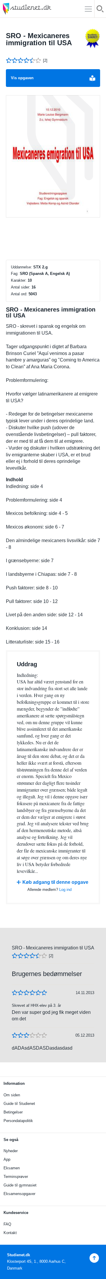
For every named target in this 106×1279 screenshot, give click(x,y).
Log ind (65, 889)
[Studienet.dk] (41, 8)
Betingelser (13, 1112)
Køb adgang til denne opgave (55, 882)
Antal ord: (19, 294)
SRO (24, 273)
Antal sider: (20, 287)
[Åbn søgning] (100, 9)
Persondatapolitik (18, 1120)
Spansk (37, 273)
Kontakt (10, 1233)
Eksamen (12, 1168)
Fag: (15, 273)
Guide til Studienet (19, 1103)
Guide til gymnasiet (20, 1185)
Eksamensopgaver (19, 1194)
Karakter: (18, 280)
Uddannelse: (21, 267)
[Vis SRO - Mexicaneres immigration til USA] (53, 156)
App (7, 1159)
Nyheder (11, 1151)
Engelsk (57, 273)
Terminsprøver (16, 1176)
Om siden (12, 1095)
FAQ (7, 1224)
